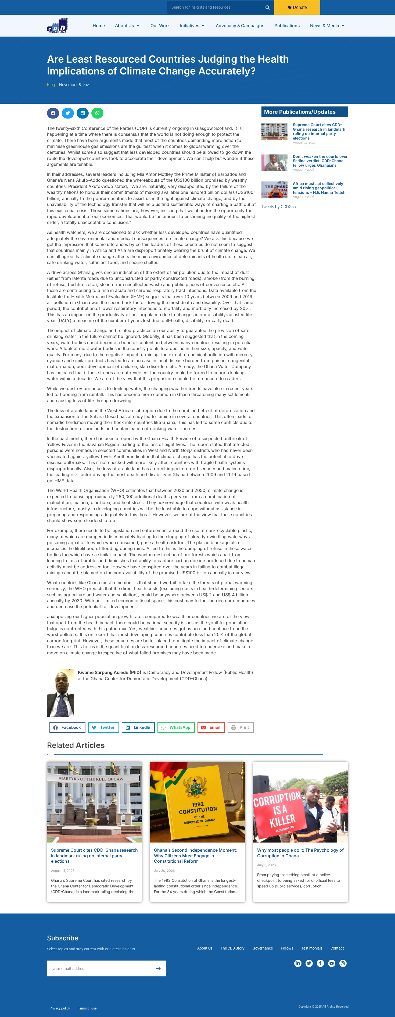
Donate (300, 7)
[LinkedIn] (297, 963)
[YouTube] (331, 963)
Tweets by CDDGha (278, 207)
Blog (51, 85)
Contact (337, 948)
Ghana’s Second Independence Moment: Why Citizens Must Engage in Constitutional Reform (195, 855)
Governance (263, 948)
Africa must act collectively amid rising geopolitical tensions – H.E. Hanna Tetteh (319, 188)
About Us (205, 948)
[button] (127, 25)
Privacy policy (60, 1008)
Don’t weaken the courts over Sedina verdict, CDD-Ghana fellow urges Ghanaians (320, 161)
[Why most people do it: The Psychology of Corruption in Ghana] (300, 802)
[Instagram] (343, 963)
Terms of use (87, 1008)
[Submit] (161, 968)
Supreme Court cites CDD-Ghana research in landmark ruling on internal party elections (319, 131)
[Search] (267, 7)
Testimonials (311, 948)
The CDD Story (233, 948)
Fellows (287, 948)
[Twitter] (309, 963)
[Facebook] (320, 963)
